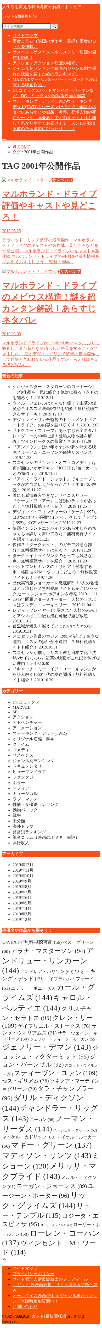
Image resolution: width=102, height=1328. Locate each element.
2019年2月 (22, 919)
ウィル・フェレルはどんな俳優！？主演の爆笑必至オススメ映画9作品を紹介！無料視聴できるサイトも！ (55, 408)
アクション (46, 63)
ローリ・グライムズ (56, 1225)
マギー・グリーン (51, 1145)
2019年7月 (22, 892)
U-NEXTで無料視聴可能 (32, 942)
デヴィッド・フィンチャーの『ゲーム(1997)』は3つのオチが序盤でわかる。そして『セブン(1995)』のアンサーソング (56, 517)
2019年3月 (22, 914)
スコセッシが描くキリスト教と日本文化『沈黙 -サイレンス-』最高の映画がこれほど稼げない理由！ (56, 658)
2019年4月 (22, 908)
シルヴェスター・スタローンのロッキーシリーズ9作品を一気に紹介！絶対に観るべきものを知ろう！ (55, 392)
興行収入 (21, 843)
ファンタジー (25, 777)
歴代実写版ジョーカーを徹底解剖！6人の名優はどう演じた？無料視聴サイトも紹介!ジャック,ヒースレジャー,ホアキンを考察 (55, 588)
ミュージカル (25, 793)
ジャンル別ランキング (33, 760)
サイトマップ (25, 35)
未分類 (19, 821)
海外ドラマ (23, 826)
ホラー (19, 782)
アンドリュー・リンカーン (48, 960)
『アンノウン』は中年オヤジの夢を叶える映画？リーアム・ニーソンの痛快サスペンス (54, 452)
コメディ (21, 750)
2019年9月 (22, 881)
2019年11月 (23, 870)
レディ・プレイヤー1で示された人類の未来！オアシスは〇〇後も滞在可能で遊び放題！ (55, 615)
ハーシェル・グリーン (75, 1130)
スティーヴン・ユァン (56, 1072)
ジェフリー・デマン (46, 1047)
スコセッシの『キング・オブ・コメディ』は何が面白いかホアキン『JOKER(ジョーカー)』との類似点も (56, 468)
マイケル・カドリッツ (28, 1137)
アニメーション (27, 728)
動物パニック (25, 810)
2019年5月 (22, 903)
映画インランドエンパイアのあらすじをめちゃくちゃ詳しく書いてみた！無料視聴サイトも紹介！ (54, 533)
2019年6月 (22, 897)
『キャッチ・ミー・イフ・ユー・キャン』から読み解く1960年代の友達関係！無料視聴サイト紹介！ (54, 674)
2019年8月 (22, 886)
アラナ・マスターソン (48, 950)
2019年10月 (23, 875)
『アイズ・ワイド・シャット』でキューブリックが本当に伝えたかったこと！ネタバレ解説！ (54, 484)
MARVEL (21, 707)
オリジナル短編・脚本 (33, 739)
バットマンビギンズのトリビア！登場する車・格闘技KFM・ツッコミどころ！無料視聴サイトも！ (55, 572)
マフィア (21, 788)
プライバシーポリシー (33, 1273)
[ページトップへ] (4, 1259)
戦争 (17, 815)
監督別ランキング (29, 832)
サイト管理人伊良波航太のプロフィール (50, 1279)
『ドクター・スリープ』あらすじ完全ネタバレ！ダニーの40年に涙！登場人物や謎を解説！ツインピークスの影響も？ (54, 436)
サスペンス (23, 755)
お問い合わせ (25, 1306)
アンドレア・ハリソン (46, 971)
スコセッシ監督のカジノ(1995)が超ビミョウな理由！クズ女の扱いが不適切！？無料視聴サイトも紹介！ (56, 641)
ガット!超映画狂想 (19, 16)
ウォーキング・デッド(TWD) (40, 733)
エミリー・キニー (33, 988)
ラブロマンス (25, 799)
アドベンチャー (27, 722)
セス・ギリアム (25, 1081)
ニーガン (42, 1119)
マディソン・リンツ (46, 1155)
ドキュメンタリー (29, 766)
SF (15, 712)
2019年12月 (23, 864)
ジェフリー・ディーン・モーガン (63, 1039)
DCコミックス (26, 702)
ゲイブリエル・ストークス (54, 1026)
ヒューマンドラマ (29, 771)
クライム (21, 744)
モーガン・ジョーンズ (51, 1186)
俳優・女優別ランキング (36, 804)
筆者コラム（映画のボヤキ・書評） (46, 837)
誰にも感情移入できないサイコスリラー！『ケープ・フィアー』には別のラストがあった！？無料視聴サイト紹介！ (54, 501)
